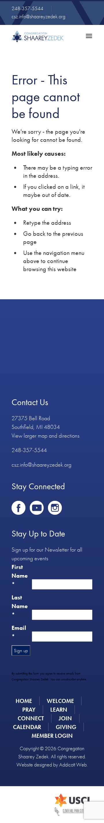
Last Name (20, 606)
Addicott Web (73, 764)
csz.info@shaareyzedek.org (38, 16)
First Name (20, 575)
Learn (58, 709)
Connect (31, 718)
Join (65, 718)
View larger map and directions (45, 435)
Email (19, 632)
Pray (29, 709)
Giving (66, 727)
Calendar (27, 727)
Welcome (60, 701)
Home (24, 701)
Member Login (52, 735)
